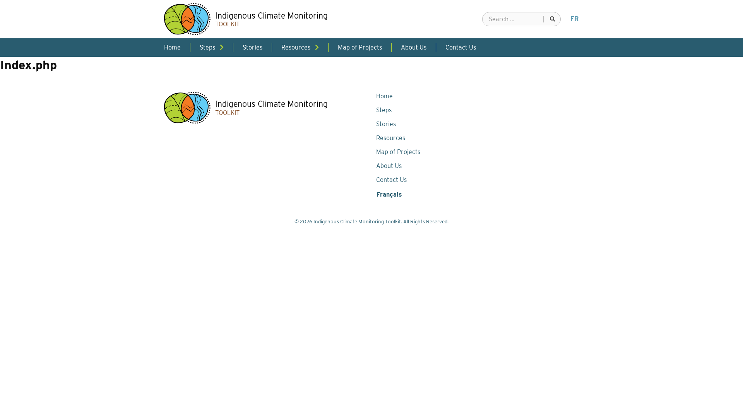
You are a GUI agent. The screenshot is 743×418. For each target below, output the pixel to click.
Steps (384, 110)
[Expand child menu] (222, 47)
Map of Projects (398, 152)
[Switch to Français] (574, 19)
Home (384, 96)
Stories (386, 124)
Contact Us (391, 179)
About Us (389, 166)
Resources (390, 138)
